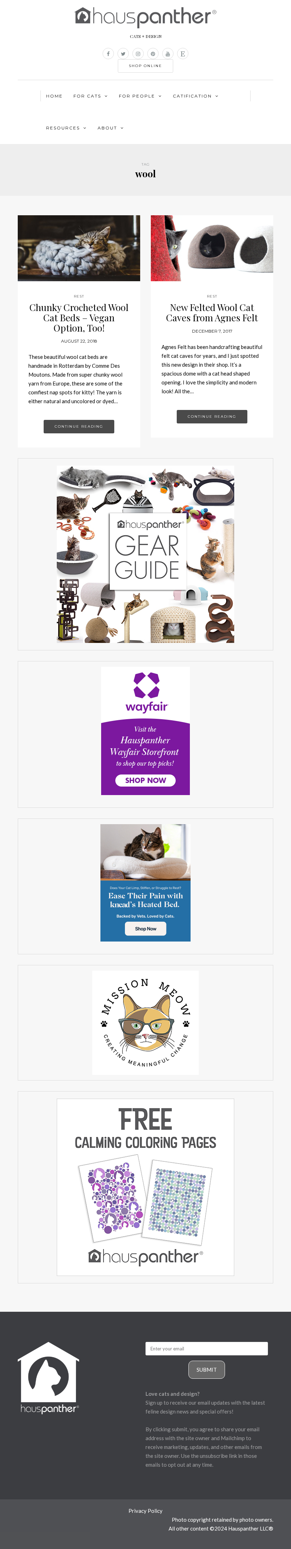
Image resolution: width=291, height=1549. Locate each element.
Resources (63, 128)
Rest (79, 296)
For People (137, 96)
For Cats (87, 96)
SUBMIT (207, 1369)
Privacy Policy (145, 1511)
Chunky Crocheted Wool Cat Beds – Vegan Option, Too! (78, 317)
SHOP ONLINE (145, 65)
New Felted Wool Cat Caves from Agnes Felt (212, 312)
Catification (192, 96)
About (107, 128)
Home (54, 96)
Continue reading (79, 426)
